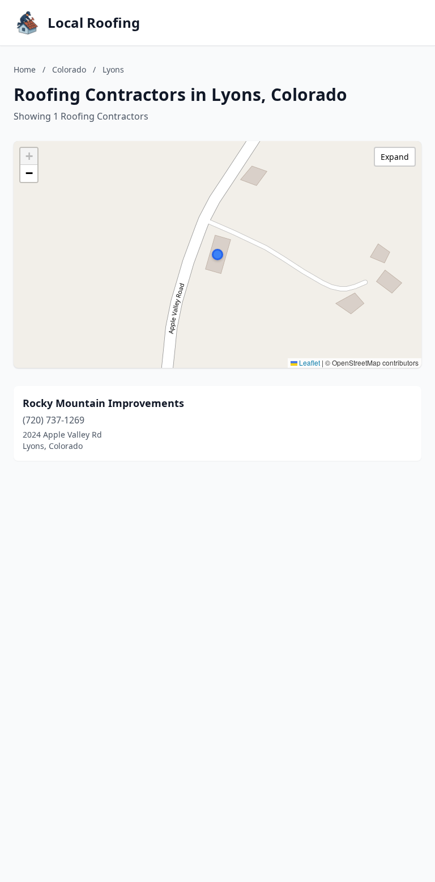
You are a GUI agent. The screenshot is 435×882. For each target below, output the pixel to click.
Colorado (69, 69)
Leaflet (308, 362)
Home (25, 69)
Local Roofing (94, 23)
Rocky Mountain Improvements (103, 403)
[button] (217, 254)
